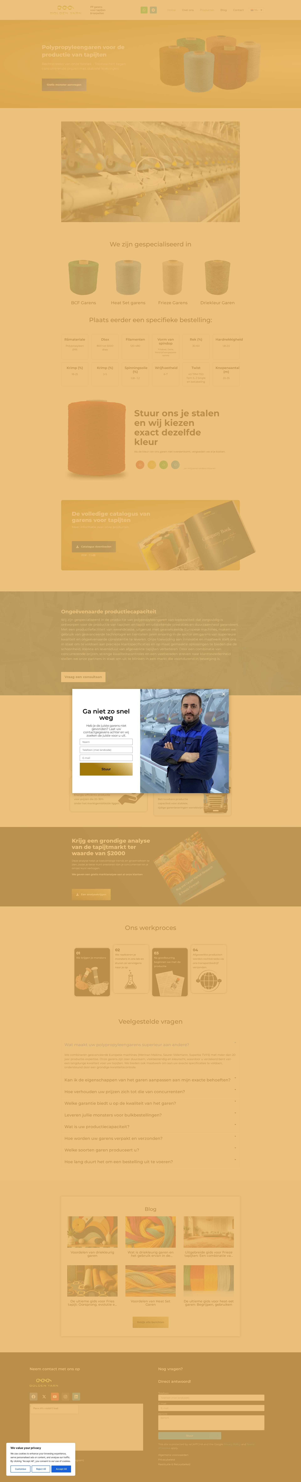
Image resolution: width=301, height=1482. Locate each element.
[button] (224, 694)
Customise (20, 1469)
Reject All (41, 1469)
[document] (150, 741)
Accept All (61, 1469)
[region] (40, 1459)
